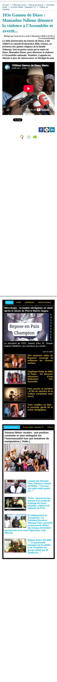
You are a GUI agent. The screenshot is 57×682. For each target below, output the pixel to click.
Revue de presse (36, 5)
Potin (18, 302)
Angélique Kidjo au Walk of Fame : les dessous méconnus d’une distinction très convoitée (40, 376)
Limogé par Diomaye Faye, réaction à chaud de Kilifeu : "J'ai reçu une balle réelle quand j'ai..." (39, 486)
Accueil (5, 5)
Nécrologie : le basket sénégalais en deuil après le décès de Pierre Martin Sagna (28, 309)
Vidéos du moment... (11, 427)
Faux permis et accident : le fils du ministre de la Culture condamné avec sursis (40, 392)
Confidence (29, 302)
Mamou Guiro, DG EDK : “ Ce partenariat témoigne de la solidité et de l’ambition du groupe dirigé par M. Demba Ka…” (39, 546)
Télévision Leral (18, 5)
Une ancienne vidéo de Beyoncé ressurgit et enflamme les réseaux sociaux (40, 359)
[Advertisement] (26, 589)
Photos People (44, 302)
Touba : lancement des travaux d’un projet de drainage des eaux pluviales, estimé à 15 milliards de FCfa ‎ (39, 503)
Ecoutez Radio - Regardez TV (23, 7)
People (9, 302)
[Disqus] (28, 180)
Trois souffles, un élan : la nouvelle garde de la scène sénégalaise (40, 407)
